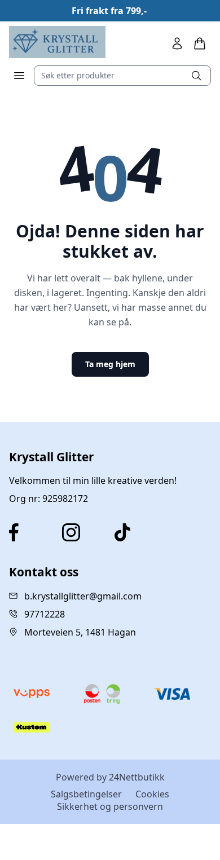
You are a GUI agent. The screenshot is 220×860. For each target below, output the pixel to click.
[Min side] (177, 43)
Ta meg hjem (110, 364)
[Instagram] (84, 532)
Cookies (152, 794)
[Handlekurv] (199, 43)
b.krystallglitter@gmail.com (83, 596)
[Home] (57, 42)
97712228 (44, 614)
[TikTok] (137, 532)
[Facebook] (31, 532)
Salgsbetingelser (86, 794)
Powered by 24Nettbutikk (110, 777)
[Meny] (19, 75)
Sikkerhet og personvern (110, 806)
